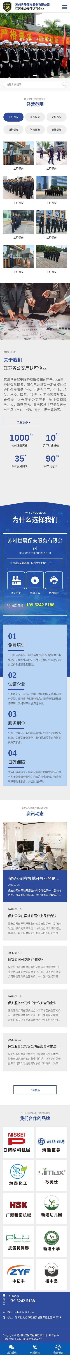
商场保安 (57, 129)
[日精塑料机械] (18, 1142)
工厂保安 (13, 117)
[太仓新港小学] (51, 1241)
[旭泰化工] (18, 1175)
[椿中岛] (51, 1274)
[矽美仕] (51, 1175)
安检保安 (57, 117)
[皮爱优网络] (18, 1241)
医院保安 (35, 117)
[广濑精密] (18, 1208)
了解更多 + (23, 422)
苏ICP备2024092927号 (30, 1338)
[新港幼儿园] (51, 1208)
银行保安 (13, 129)
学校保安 (35, 129)
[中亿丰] (18, 1274)
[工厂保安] (18, 153)
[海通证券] (51, 1142)
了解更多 (35, 49)
